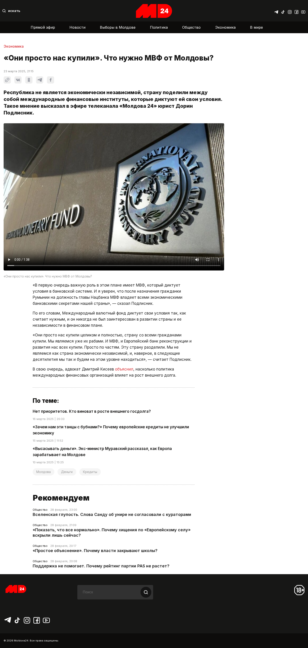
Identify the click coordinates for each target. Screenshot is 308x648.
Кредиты (90, 472)
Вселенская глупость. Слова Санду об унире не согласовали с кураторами (112, 514)
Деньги (67, 472)
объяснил (124, 369)
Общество (191, 27)
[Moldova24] (154, 11)
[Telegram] (276, 10)
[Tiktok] (282, 10)
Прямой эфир (43, 27)
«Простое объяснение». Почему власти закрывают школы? (95, 550)
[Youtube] (303, 10)
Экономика (225, 27)
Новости (77, 27)
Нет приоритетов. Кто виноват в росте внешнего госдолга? (92, 411)
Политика (159, 27)
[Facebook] (296, 10)
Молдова (43, 472)
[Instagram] (289, 10)
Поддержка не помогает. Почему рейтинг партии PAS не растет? (101, 566)
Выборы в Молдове (118, 27)
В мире (256, 27)
